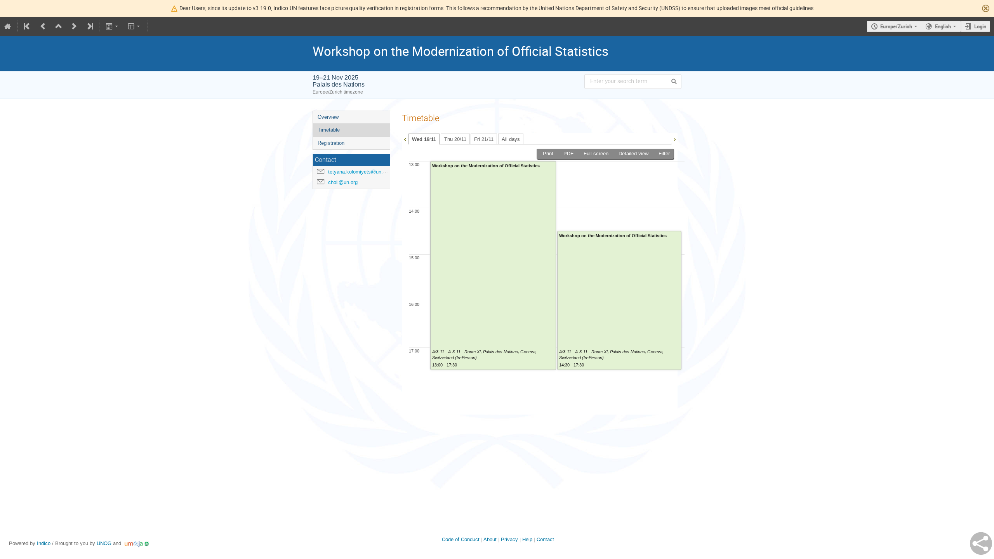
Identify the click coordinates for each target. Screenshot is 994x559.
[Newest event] (89, 26)
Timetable (329, 130)
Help (527, 539)
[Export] (112, 26)
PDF (568, 153)
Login (980, 26)
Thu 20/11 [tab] (455, 139)
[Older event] (43, 26)
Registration (331, 143)
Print (548, 153)
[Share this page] (981, 543)
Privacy (509, 539)
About (490, 539)
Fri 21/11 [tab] (484, 139)
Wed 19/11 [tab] (424, 139)
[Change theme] (134, 26)
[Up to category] (58, 26)
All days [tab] (511, 139)
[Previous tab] (405, 139)
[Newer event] (74, 26)
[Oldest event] (27, 26)
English (943, 26)
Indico (43, 543)
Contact (545, 539)
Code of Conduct (461, 539)
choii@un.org (343, 182)
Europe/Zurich (896, 26)
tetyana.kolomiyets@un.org (359, 171)
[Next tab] (674, 139)
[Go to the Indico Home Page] (8, 26)
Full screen (596, 153)
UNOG (104, 543)
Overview (328, 117)
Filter (664, 153)
